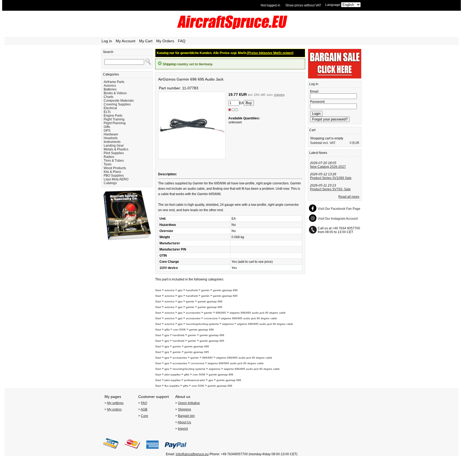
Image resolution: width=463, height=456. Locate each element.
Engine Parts (113, 115)
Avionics (110, 86)
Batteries (110, 89)
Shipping (184, 409)
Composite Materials (119, 100)
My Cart (145, 41)
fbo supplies (172, 385)
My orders (114, 409)
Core (144, 416)
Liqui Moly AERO (116, 179)
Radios (109, 157)
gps (180, 290)
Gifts (107, 127)
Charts (108, 97)
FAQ (181, 41)
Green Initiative (189, 403)
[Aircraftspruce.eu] (231, 28)
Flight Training (114, 119)
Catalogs (110, 183)
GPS (107, 130)
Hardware (111, 134)
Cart (312, 130)
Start (158, 290)
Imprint (183, 429)
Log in (107, 41)
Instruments (112, 142)
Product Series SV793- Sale (330, 189)
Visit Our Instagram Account (338, 219)
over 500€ (179, 329)
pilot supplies (173, 374)
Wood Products (115, 168)
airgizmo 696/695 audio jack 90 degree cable (258, 312)
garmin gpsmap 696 (225, 290)
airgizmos (228, 323)
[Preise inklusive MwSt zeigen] (270, 53)
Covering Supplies (117, 104)
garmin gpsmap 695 (225, 295)
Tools (107, 164)
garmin (205, 290)
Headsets (111, 138)
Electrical (110, 108)
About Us (184, 422)
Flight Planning (115, 123)
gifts (167, 329)
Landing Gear (114, 145)
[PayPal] (175, 450)
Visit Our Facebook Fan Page (339, 209)
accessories (193, 312)
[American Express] (152, 450)
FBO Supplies (114, 175)
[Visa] (111, 450)
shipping (279, 94)
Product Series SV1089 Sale (331, 178)
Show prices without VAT (303, 5)
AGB (144, 409)
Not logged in (270, 5)
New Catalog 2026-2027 (328, 167)
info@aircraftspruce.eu (192, 454)
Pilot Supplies (114, 153)
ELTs (107, 112)
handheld (192, 290)
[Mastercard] (132, 450)
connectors (211, 318)
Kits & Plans (112, 172)
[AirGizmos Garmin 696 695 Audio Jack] (192, 158)
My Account (125, 41)
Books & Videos (115, 93)
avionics (169, 290)
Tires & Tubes (114, 160)
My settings (115, 403)
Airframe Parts (114, 82)
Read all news (348, 197)
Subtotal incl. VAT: (323, 143)
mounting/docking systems (202, 323)
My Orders (165, 41)
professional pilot (194, 380)
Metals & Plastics (116, 149)
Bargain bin (186, 416)
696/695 (221, 312)
